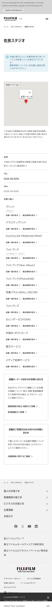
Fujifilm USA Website (13, 10)
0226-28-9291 (11, 179)
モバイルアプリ (10, 587)
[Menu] (47, 19)
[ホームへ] (10, 19)
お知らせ (8, 516)
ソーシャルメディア (28, 583)
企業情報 (8, 510)
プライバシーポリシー (12, 579)
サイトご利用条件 (34, 579)
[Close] (30, 92)
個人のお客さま (16, 27)
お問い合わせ (9, 583)
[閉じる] (48, 597)
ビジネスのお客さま (14, 504)
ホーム (6, 27)
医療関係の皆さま (13, 497)
